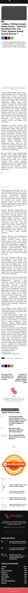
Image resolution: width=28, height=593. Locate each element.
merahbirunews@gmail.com (17, 527)
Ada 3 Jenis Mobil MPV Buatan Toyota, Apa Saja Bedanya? (17, 436)
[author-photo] (14, 394)
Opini (6, 4)
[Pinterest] (9, 38)
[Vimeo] (17, 532)
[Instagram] (10, 532)
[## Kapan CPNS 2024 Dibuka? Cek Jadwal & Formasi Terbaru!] (4, 543)
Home (2, 4)
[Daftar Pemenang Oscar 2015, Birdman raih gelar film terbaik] (4, 498)
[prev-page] (2, 442)
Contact (14, 589)
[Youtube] (21, 532)
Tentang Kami (8, 589)
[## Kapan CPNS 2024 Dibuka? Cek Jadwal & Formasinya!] (4, 549)
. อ (10, 478)
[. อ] (3, 480)
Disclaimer (23, 589)
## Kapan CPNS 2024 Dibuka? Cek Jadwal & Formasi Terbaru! (7, 377)
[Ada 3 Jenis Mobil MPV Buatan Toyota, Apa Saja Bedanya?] (4, 436)
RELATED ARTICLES (10, 410)
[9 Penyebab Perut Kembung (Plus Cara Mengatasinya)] (4, 493)
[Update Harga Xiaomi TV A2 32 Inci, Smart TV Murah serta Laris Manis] (4, 508)
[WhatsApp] (12, 38)
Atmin (4, 36)
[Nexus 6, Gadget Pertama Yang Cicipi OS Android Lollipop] (4, 487)
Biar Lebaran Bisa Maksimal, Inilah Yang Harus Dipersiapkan (16, 430)
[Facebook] (2, 38)
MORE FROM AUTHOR (10, 412)
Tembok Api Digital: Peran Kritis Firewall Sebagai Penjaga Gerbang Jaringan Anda (21, 378)
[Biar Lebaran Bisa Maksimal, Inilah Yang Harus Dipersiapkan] (4, 429)
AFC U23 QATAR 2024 (9, 358)
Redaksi (18, 589)
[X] (5, 38)
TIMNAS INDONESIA (18, 358)
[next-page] (4, 442)
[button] (2, 2)
